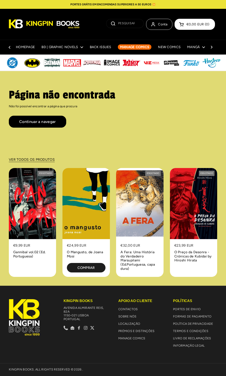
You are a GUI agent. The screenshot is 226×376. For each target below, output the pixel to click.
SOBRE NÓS (127, 316)
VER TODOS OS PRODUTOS (32, 159)
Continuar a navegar (37, 121)
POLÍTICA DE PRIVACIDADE (193, 324)
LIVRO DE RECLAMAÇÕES (192, 338)
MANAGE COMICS (131, 338)
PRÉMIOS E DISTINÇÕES (136, 331)
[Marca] (12, 63)
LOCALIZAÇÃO (129, 324)
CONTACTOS (128, 309)
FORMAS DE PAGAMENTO (192, 316)
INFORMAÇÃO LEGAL (189, 346)
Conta (163, 24)
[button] (195, 24)
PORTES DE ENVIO (187, 309)
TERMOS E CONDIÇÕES (190, 331)
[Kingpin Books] (44, 24)
